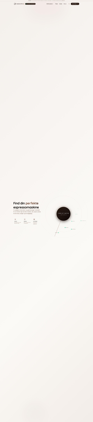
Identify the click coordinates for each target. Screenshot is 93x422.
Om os (65, 3)
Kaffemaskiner (50, 3)
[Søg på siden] (69, 4)
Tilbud (56, 3)
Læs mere (63, 0)
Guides (60, 3)
